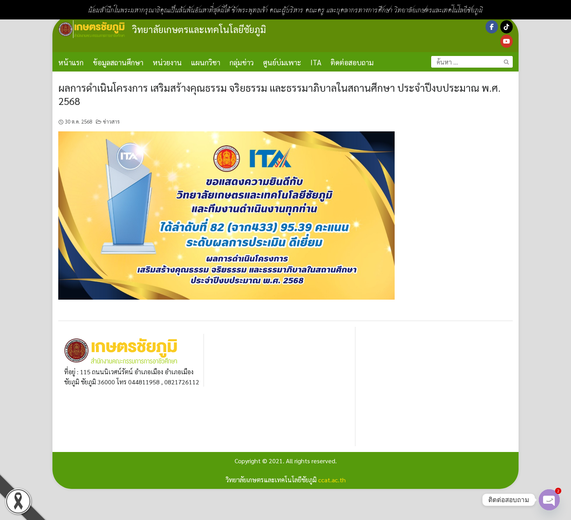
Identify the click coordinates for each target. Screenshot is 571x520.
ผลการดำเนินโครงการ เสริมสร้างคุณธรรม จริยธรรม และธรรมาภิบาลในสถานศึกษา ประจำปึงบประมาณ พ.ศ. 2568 (279, 94)
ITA (315, 62)
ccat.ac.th (332, 480)
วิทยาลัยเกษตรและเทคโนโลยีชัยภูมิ (199, 29)
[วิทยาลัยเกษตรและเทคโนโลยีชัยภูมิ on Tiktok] (506, 26)
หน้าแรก (71, 62)
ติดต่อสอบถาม (352, 62)
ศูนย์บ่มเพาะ (282, 62)
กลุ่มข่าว (242, 62)
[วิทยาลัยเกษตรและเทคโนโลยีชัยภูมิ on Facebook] (492, 26)
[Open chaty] (549, 499)
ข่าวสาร (111, 121)
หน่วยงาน (167, 62)
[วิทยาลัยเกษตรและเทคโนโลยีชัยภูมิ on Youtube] (506, 41)
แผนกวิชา (205, 62)
